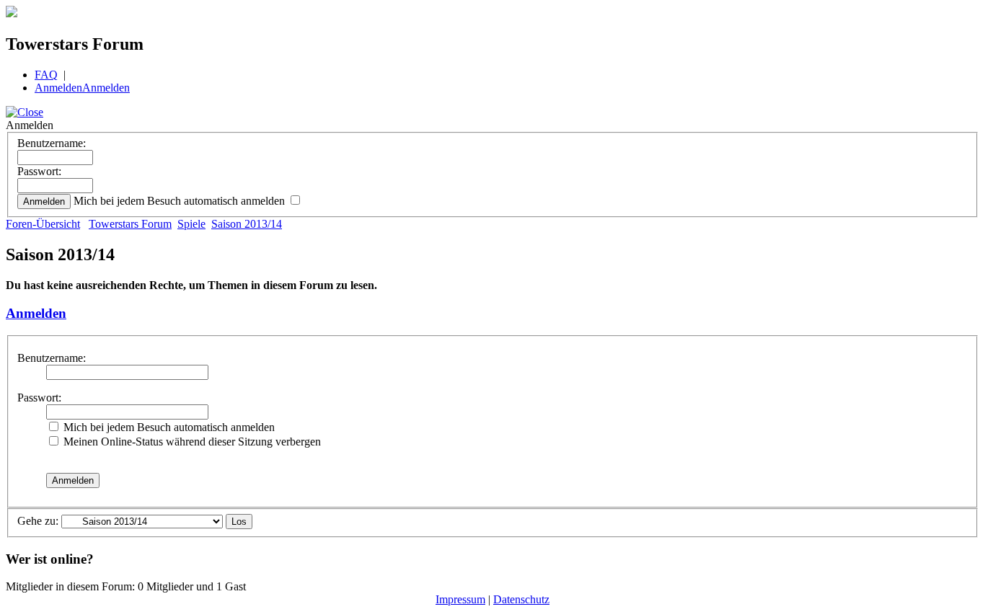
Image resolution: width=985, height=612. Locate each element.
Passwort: (39, 171)
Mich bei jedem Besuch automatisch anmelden (181, 201)
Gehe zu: (37, 521)
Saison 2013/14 (246, 224)
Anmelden (58, 87)
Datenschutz (521, 599)
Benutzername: (51, 143)
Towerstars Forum (130, 224)
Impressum (460, 599)
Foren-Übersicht (43, 224)
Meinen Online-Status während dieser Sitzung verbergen (191, 441)
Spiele (191, 224)
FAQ (46, 74)
